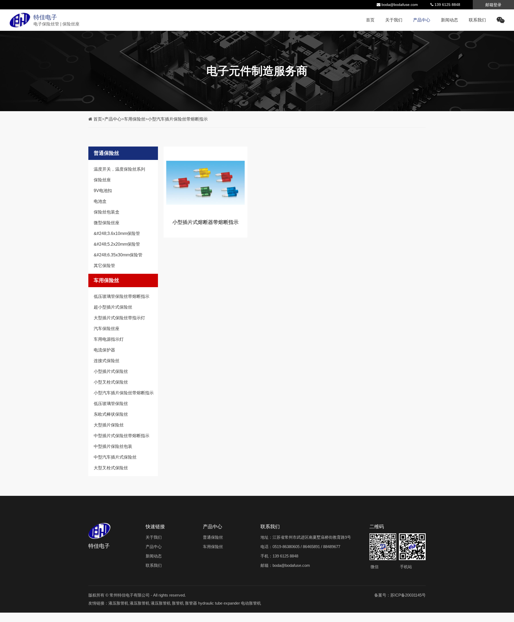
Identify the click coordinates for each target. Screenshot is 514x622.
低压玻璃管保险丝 (111, 403)
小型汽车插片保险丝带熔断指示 (178, 119)
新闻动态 (449, 20)
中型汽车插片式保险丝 (115, 457)
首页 (370, 20)
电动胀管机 (251, 603)
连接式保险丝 (106, 360)
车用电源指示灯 (109, 339)
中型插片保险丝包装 (113, 446)
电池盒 (100, 201)
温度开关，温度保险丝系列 (119, 169)
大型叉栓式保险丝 (111, 468)
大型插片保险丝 (109, 425)
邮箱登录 (493, 4)
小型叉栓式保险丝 (111, 382)
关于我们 (393, 20)
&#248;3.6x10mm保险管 (117, 233)
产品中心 (421, 20)
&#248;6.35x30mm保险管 (118, 255)
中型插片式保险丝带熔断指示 (121, 435)
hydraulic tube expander (219, 603)
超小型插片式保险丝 (113, 307)
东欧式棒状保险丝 (111, 414)
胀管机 (178, 603)
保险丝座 (102, 180)
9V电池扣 (103, 190)
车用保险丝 (134, 119)
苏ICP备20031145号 (408, 595)
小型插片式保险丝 (111, 371)
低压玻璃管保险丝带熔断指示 (121, 296)
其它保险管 (104, 265)
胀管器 (191, 603)
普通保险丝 (106, 153)
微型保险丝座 (106, 222)
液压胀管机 (118, 603)
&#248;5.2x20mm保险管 (117, 244)
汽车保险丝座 (106, 328)
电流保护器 (104, 350)
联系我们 (477, 20)
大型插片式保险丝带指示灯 (119, 318)
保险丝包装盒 (106, 212)
